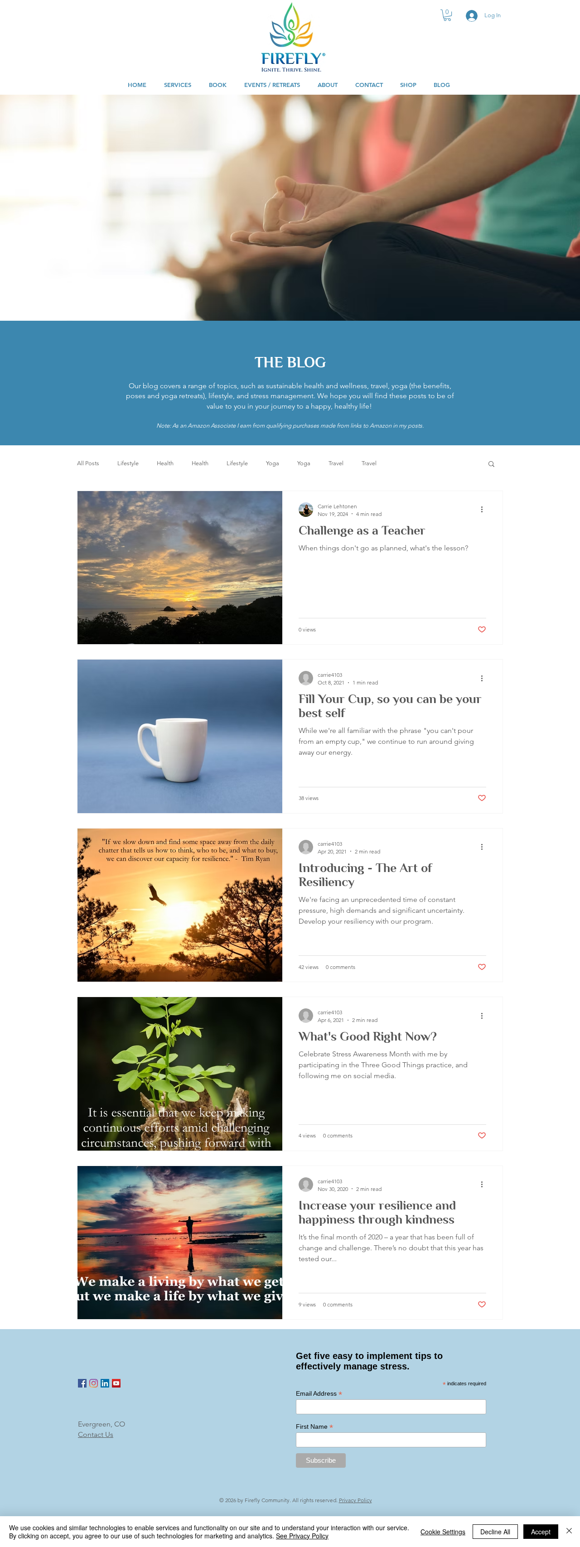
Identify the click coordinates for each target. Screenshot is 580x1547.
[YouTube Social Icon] (116, 1383)
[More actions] (484, 509)
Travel (336, 463)
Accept (541, 1531)
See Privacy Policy (302, 1535)
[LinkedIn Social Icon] (105, 1383)
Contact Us (95, 1434)
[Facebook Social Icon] (82, 1383)
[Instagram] (93, 1383)
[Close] (569, 1531)
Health (165, 463)
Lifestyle (128, 463)
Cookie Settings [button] (442, 1531)
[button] (447, 15)
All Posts (88, 463)
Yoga (272, 463)
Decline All (495, 1531)
